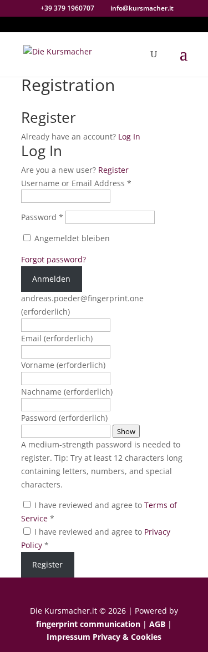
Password (64, 417)
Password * (42, 217)
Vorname (63, 365)
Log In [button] (129, 136)
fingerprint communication (88, 624)
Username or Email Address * (76, 183)
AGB (157, 624)
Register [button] (113, 170)
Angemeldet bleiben (71, 238)
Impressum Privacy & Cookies (104, 636)
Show (126, 431)
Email (57, 338)
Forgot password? (53, 259)
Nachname (67, 391)
